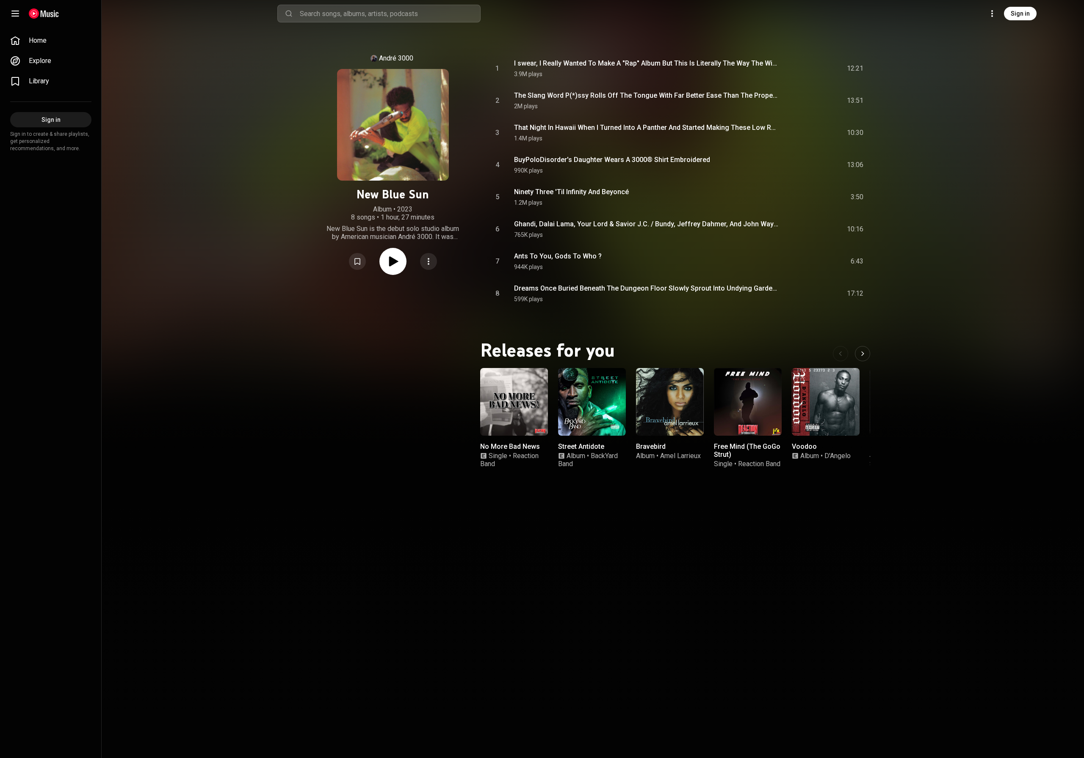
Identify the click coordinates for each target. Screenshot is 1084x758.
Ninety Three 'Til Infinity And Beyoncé (571, 192)
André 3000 (396, 58)
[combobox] (390, 13)
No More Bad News (510, 446)
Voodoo (804, 446)
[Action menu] (428, 261)
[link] (50, 40)
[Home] (44, 13)
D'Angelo (837, 456)
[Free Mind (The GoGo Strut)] (748, 402)
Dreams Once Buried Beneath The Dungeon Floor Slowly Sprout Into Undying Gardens (647, 288)
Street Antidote (581, 446)
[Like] (793, 68)
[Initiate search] (289, 13)
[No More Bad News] (514, 402)
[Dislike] (809, 68)
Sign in (1020, 13)
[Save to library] (357, 261)
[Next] (862, 353)
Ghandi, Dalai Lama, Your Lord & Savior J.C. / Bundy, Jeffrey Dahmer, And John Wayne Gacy (647, 224)
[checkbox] (857, 68)
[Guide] (15, 13)
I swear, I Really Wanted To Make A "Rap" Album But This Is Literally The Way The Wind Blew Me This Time (647, 63)
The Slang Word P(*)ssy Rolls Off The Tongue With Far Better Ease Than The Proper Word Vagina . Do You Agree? (647, 95)
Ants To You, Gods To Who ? (558, 256)
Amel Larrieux (680, 456)
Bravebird (651, 446)
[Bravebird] (670, 402)
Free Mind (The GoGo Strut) (747, 450)
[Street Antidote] (592, 402)
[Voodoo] (826, 402)
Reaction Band (759, 464)
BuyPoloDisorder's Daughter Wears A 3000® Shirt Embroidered (612, 160)
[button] (357, 261)
